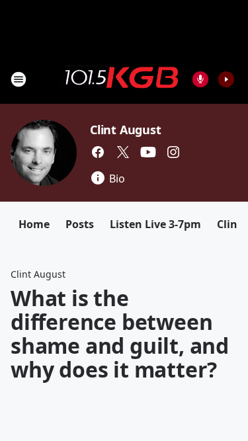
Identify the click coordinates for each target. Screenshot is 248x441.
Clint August (125, 130)
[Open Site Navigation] (18, 79)
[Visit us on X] (123, 152)
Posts (79, 224)
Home (34, 224)
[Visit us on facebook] (98, 152)
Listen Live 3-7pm (155, 224)
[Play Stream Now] (226, 79)
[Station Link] (119, 78)
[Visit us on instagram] (173, 152)
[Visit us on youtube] (148, 152)
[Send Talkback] (200, 79)
